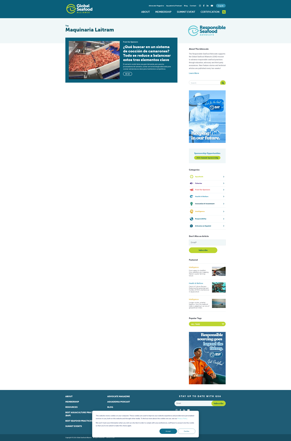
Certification (210, 11)
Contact (193, 6)
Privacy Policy (182, 418)
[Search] (223, 83)
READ (127, 74)
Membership (163, 11)
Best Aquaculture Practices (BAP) (81, 414)
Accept (168, 431)
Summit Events (73, 426)
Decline (186, 431)
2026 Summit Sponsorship (207, 157)
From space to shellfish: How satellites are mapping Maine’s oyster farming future (198, 273)
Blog (186, 6)
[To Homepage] (79, 9)
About (145, 11)
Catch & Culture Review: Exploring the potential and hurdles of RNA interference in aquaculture (199, 289)
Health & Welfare (196, 283)
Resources (71, 407)
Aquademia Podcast (174, 6)
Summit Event (186, 11)
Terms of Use (110, 437)
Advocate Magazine (156, 6)
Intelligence (194, 267)
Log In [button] (220, 5)
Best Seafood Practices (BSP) (81, 421)
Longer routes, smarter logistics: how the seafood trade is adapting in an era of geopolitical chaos (199, 305)
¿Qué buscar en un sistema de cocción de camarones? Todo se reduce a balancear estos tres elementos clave (147, 53)
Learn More (194, 73)
